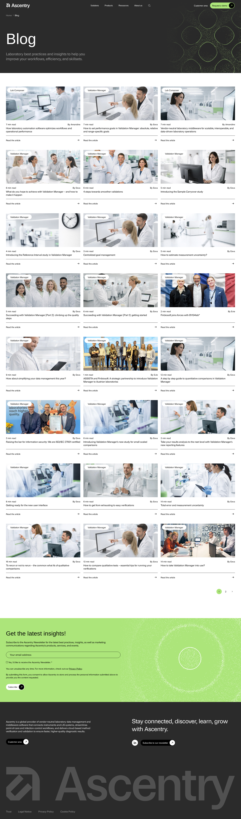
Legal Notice (25, 811)
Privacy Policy (75, 668)
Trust (8, 811)
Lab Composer (17, 90)
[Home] (18, 5)
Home (9, 15)
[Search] (149, 5)
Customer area (201, 5)
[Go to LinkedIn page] (135, 743)
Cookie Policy (67, 811)
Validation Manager (97, 90)
